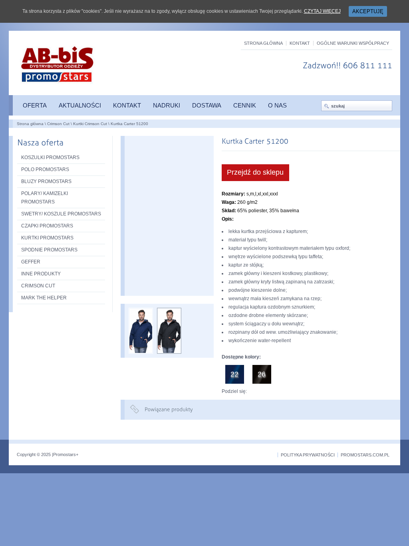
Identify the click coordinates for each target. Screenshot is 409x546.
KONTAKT (300, 43)
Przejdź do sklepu (255, 172)
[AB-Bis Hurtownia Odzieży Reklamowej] (56, 83)
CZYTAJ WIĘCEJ (322, 11)
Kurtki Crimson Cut (90, 124)
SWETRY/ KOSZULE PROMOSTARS (61, 214)
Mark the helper (44, 298)
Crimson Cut (58, 124)
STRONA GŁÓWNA (263, 43)
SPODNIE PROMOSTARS (49, 250)
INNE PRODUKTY (41, 274)
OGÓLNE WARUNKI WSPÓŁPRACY (353, 43)
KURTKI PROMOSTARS (47, 238)
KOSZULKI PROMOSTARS (50, 157)
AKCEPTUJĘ (367, 11)
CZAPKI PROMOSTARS (47, 226)
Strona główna (30, 124)
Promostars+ (65, 454)
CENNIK (244, 105)
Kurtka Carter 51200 (129, 124)
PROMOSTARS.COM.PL (365, 454)
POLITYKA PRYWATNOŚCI (308, 454)
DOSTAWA (206, 105)
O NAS (277, 105)
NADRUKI (166, 105)
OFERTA (35, 105)
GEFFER (30, 262)
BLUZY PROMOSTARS (46, 181)
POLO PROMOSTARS (45, 169)
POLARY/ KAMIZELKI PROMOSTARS (44, 198)
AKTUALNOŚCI (80, 105)
